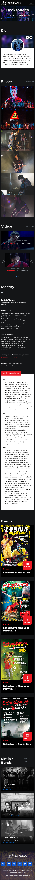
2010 (12, 816)
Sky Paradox (9, 785)
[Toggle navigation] (31, 3)
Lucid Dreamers (10, 838)
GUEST (24, 241)
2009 (17, 816)
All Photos (28, 81)
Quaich (15, 357)
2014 (24, 17)
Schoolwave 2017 (14, 241)
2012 (28, 17)
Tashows (11, 879)
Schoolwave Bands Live (17, 744)
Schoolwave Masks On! (16, 573)
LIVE (22, 268)
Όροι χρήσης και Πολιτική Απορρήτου (17, 875)
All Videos (28, 227)
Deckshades (9, 243)
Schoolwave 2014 (16, 268)
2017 (17, 17)
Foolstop (7, 811)
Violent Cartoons (6, 357)
